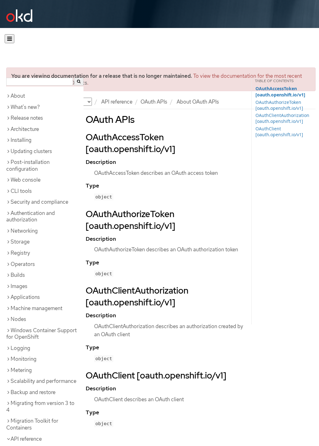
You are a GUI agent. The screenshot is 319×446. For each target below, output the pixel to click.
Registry (20, 252)
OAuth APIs (153, 101)
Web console (25, 179)
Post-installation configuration (28, 165)
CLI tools (21, 191)
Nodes (18, 319)
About (18, 95)
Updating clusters (31, 151)
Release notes (27, 117)
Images (19, 286)
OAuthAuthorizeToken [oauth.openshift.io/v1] (279, 105)
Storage (20, 241)
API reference (116, 101)
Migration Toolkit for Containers (32, 424)
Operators (23, 264)
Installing (21, 140)
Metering (21, 370)
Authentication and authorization (30, 216)
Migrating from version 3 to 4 (40, 406)
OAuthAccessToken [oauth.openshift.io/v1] (280, 92)
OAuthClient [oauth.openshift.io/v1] (279, 131)
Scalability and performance (43, 381)
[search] (78, 82)
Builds (18, 275)
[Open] (9, 38)
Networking (24, 230)
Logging (20, 348)
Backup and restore (33, 392)
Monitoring (23, 358)
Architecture (25, 129)
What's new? (25, 107)
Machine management (36, 308)
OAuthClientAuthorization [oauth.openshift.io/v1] (282, 118)
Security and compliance (39, 201)
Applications (25, 297)
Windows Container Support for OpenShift (41, 334)
